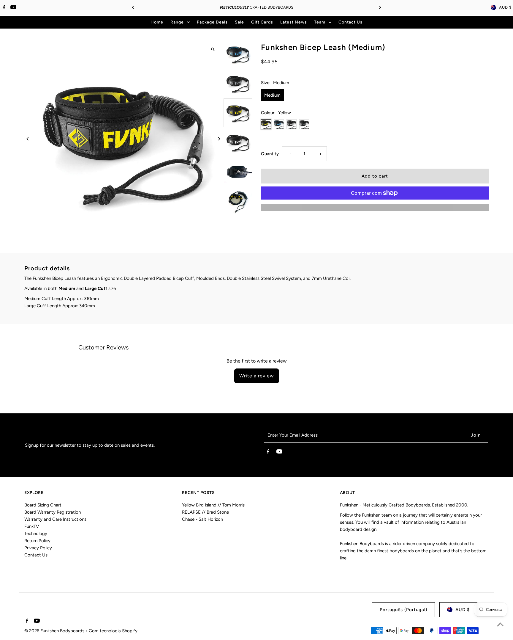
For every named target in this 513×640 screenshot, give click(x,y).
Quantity (270, 153)
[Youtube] (12, 8)
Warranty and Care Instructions (55, 519)
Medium (272, 95)
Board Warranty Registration (52, 512)
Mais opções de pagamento (375, 207)
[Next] (379, 7)
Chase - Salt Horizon (202, 519)
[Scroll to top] (500, 624)
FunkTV (31, 526)
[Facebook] (3, 8)
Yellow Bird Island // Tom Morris (213, 505)
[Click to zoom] (212, 49)
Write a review (256, 376)
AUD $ (505, 7)
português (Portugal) (403, 609)
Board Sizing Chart (42, 505)
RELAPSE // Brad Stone (205, 512)
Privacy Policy (38, 547)
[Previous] (133, 7)
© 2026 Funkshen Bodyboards (55, 630)
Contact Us (36, 555)
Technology (35, 533)
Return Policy (37, 540)
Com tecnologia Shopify (113, 630)
